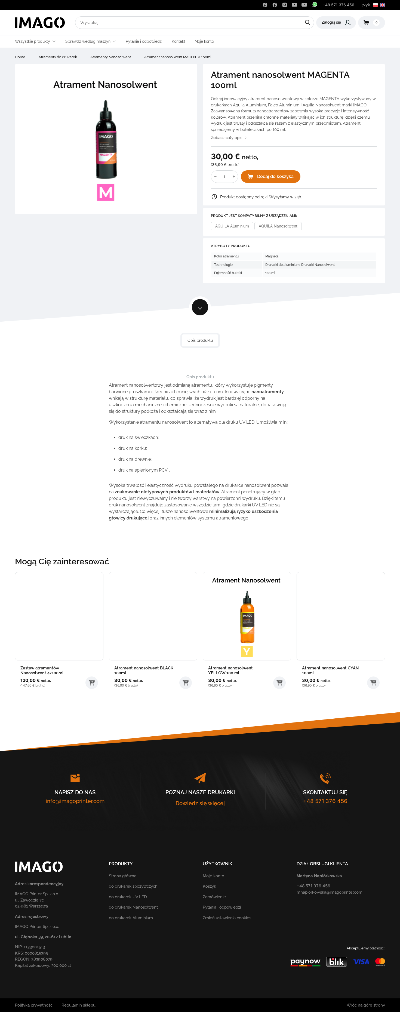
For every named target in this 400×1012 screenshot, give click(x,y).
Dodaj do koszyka (275, 176)
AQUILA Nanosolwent (278, 226)
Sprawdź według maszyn (87, 41)
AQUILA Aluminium (232, 226)
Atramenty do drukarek (58, 57)
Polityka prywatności (34, 1005)
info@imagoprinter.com (75, 801)
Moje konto (204, 41)
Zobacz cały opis (226, 137)
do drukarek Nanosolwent (133, 907)
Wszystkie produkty (32, 41)
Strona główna (122, 875)
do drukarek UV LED (128, 896)
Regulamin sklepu (78, 1005)
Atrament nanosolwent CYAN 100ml (330, 670)
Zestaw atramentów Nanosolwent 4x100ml (42, 670)
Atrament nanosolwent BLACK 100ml (143, 670)
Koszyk (209, 886)
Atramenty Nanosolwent (110, 57)
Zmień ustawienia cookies (227, 917)
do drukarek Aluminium (131, 917)
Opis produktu (200, 340)
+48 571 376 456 (338, 4)
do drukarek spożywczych (133, 886)
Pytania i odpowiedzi (144, 41)
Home (20, 57)
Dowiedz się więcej (200, 803)
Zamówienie (214, 896)
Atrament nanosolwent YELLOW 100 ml (230, 670)
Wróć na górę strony (366, 1005)
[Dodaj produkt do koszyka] (91, 682)
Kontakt (178, 41)
